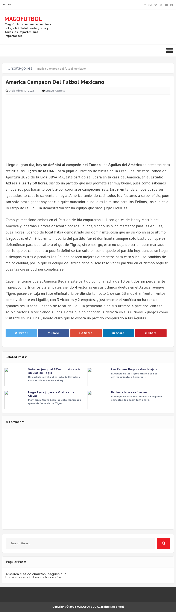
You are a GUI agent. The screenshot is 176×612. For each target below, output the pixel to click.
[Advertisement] (88, 126)
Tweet (23, 333)
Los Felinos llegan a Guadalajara (134, 369)
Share (55, 333)
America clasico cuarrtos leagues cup (36, 574)
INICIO (7, 4)
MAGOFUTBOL (23, 19)
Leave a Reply (55, 90)
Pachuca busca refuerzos (129, 392)
